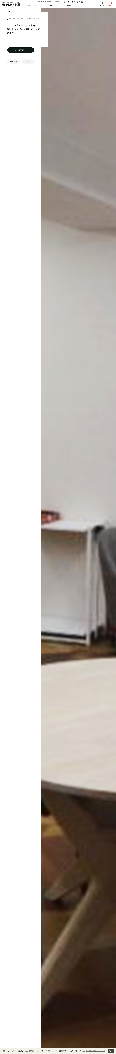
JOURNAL (50, 6)
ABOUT (69, 6)
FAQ (88, 6)
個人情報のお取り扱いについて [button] (95, 1051)
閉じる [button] (110, 1051)
